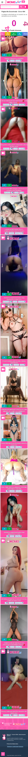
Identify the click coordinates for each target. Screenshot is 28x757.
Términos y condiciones (12, 746)
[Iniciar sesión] (23, 1)
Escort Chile (15, 734)
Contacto (21, 746)
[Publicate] (25, 6)
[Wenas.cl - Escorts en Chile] (10, 1)
